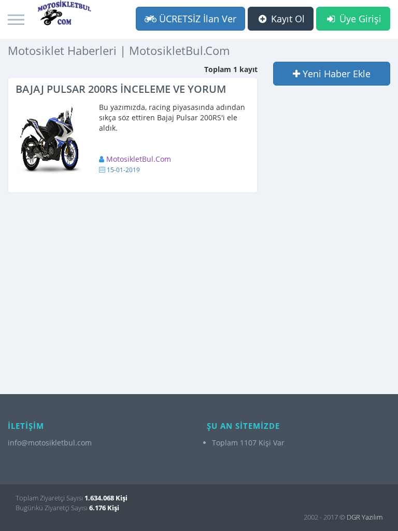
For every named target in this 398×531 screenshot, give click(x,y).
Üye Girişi (359, 18)
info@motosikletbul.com (50, 443)
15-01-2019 (123, 169)
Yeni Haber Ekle (335, 73)
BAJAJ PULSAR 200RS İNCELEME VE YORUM (121, 89)
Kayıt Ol (286, 18)
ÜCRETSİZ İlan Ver (196, 18)
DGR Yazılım (364, 517)
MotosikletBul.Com (138, 159)
